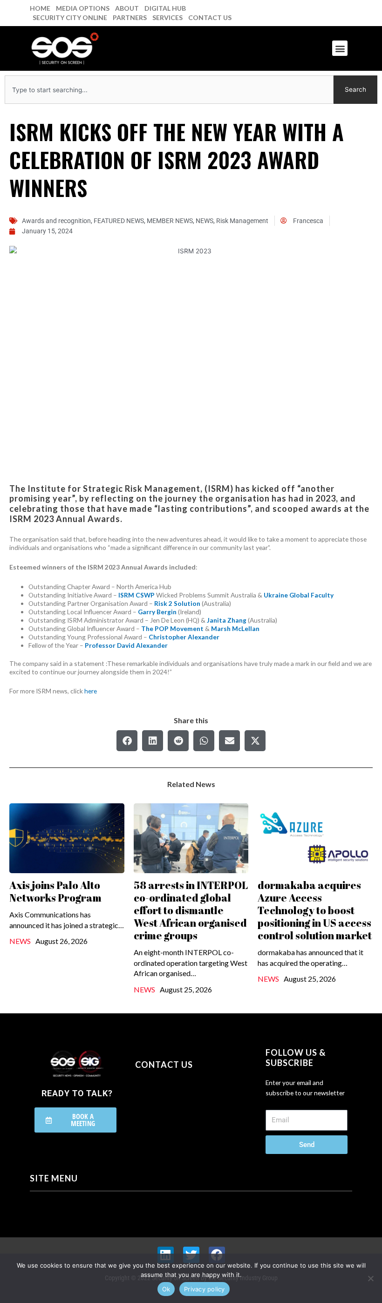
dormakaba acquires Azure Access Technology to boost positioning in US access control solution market (315, 910)
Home (40, 8)
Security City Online (70, 17)
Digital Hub (165, 8)
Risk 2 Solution (177, 603)
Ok (166, 1289)
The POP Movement (172, 628)
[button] (340, 48)
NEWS (204, 220)
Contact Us (210, 17)
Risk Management (242, 220)
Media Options (82, 8)
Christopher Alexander (184, 637)
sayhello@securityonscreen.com (194, 1104)
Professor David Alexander (126, 645)
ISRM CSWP (136, 595)
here (90, 691)
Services (167, 17)
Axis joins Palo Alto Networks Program (55, 891)
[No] (370, 1278)
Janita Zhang (226, 620)
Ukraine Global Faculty (299, 595)
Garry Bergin (157, 612)
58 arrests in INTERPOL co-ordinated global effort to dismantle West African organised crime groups (191, 910)
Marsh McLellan (235, 628)
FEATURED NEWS (119, 220)
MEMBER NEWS (170, 220)
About (127, 8)
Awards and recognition (56, 220)
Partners (130, 17)
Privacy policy (204, 1289)
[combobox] (169, 89)
